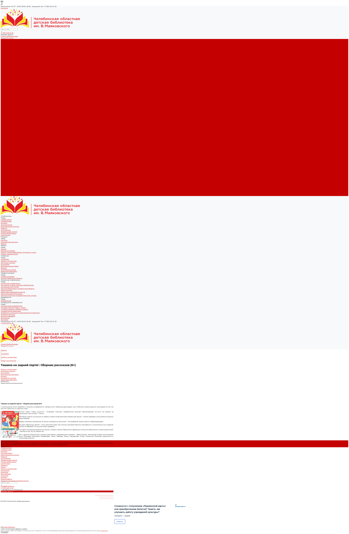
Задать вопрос (6, 446)
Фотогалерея (6, 474)
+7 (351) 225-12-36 (7, 33)
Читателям (5, 148)
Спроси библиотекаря (9, 36)
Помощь (4, 477)
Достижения (6, 50)
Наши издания (6, 93)
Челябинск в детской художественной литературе (20, 109)
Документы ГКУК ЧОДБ (10, 90)
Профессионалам (7, 162)
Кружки (4, 78)
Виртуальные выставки (10, 76)
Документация (6, 45)
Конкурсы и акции (8, 72)
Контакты (4, 8)
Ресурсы (4, 136)
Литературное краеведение (11, 102)
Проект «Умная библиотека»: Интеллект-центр (18, 66)
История (4, 43)
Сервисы (4, 465)
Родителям (5, 74)
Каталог (4, 60)
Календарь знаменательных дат (13, 95)
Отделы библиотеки (8, 53)
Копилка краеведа (8, 112)
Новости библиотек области (11, 85)
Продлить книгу (7, 38)
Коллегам (4, 472)
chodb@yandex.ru (7, 486)
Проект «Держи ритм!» (9, 67)
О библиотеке (6, 41)
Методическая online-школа (11, 97)
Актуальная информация (10, 86)
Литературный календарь (11, 107)
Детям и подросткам (9, 71)
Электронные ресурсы (9, 59)
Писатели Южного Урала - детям (13, 104)
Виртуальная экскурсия (10, 47)
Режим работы (6, 479)
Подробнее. (104, 530)
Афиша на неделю (8, 64)
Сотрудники (5, 55)
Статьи (3, 467)
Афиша (3, 142)
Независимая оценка (9, 52)
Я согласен (4, 532)
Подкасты (4, 195)
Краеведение (6, 179)
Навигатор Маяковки (9, 81)
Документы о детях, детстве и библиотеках (17, 88)
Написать (120, 521)
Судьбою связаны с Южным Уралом (14, 105)
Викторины (5, 114)
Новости (4, 48)
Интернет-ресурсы (8, 110)
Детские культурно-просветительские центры (19, 98)
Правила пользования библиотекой (15, 481)
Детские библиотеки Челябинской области (17, 91)
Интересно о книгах (8, 79)
